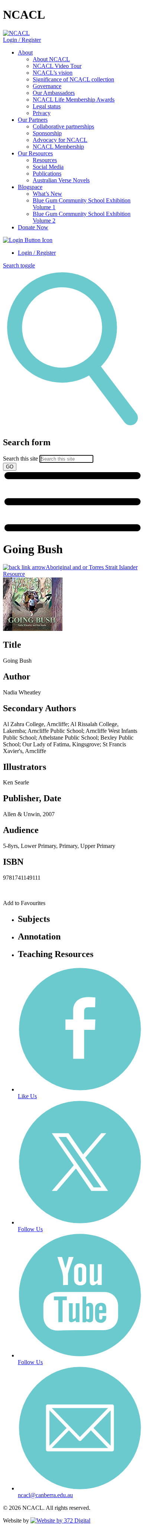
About (25, 52)
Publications (47, 173)
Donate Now (33, 227)
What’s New (47, 194)
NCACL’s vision (52, 72)
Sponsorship (47, 133)
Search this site (20, 458)
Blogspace (30, 187)
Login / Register (22, 40)
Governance (47, 86)
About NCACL (51, 59)
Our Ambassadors (54, 93)
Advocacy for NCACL (60, 140)
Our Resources (35, 153)
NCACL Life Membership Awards (74, 99)
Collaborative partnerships (63, 126)
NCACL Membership (58, 146)
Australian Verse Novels (61, 180)
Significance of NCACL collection (73, 79)
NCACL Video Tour (57, 66)
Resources (45, 160)
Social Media (48, 167)
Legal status (47, 106)
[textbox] (72, 454)
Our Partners (33, 120)
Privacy (42, 113)
